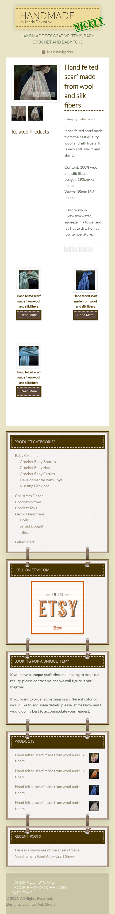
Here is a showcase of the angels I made (47, 850)
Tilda (24, 532)
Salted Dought (31, 526)
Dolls (24, 520)
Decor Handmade (29, 514)
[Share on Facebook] (67, 249)
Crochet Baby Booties (38, 462)
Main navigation (60, 52)
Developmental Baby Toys (41, 480)
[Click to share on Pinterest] (90, 249)
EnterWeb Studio (41, 904)
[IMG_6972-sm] (35, 82)
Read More (29, 315)
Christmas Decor (29, 496)
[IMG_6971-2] (18, 113)
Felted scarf (87, 119)
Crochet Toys (26, 508)
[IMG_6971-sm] (35, 113)
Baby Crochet (26, 456)
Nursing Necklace (34, 486)
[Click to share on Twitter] (75, 249)
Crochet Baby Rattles (37, 474)
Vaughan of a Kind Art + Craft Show (44, 856)
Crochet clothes (28, 502)
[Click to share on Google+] (82, 249)
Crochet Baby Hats (35, 468)
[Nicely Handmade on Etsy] (57, 607)
